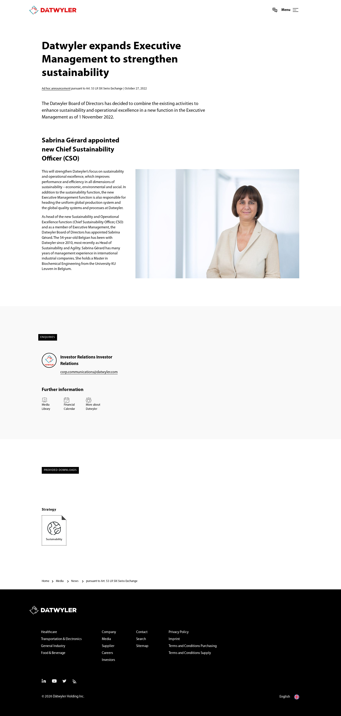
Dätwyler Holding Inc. (68, 696)
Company (109, 632)
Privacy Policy (179, 632)
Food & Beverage (53, 653)
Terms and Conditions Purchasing (193, 646)
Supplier (108, 646)
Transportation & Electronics (61, 639)
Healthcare (49, 632)
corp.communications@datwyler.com (89, 372)
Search (141, 639)
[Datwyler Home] (53, 10)
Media (106, 639)
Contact (142, 632)
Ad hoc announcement (56, 88)
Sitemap (142, 646)
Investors (108, 660)
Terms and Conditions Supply (190, 653)
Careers (107, 653)
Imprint (174, 639)
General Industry (53, 646)
